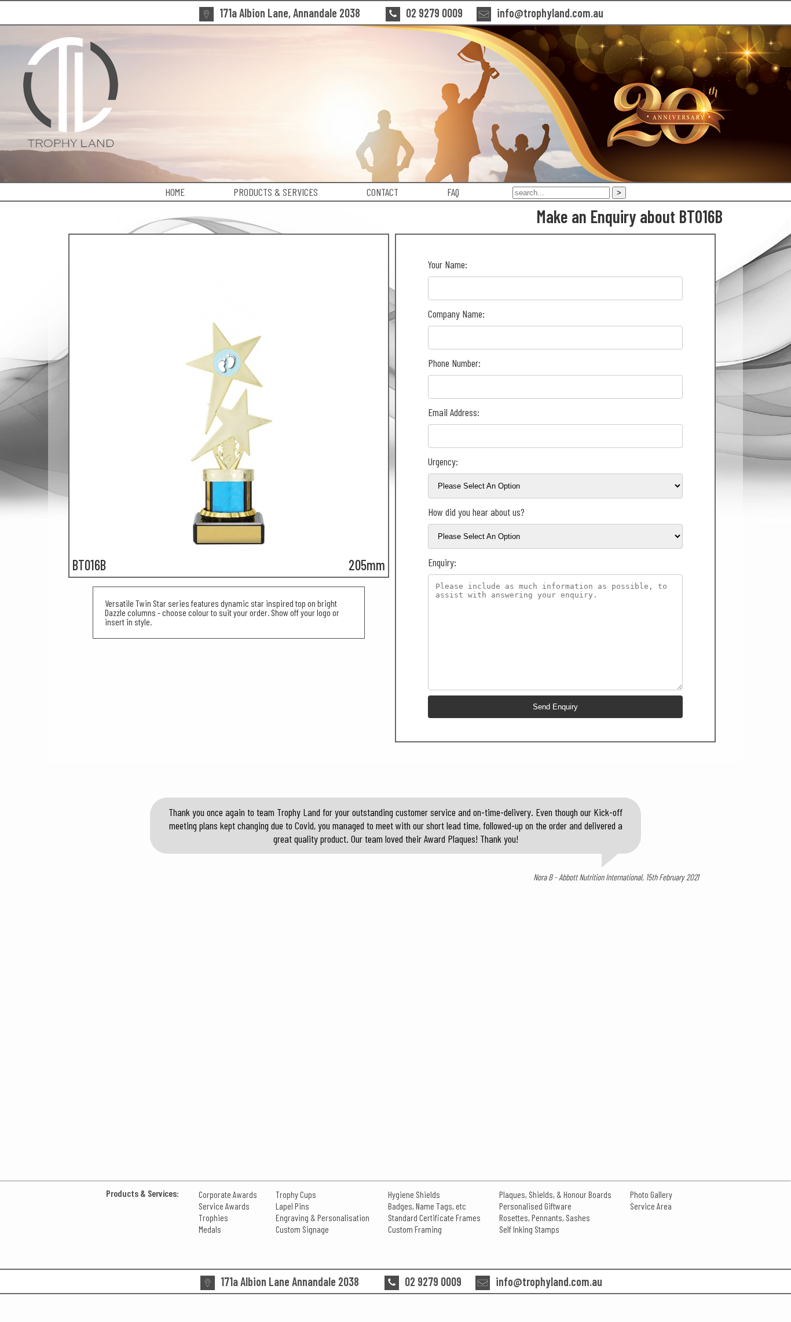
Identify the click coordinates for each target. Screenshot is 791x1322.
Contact (382, 191)
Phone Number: (454, 362)
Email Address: (453, 412)
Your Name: (447, 264)
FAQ (453, 191)
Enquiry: (442, 562)
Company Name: (456, 313)
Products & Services (275, 191)
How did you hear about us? (476, 511)
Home (175, 191)
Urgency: (443, 461)
